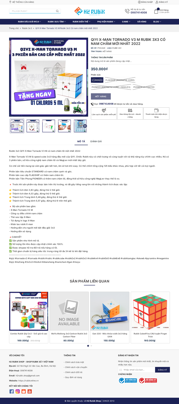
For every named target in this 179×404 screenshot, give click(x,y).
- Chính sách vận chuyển (75, 367)
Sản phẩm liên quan (89, 281)
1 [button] (88, 346)
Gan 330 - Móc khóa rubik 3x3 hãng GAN (109, 335)
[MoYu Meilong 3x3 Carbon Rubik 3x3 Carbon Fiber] (69, 311)
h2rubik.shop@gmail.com (28, 375)
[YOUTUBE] (29, 391)
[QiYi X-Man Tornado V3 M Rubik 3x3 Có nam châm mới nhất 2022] (84, 112)
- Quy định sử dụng (73, 377)
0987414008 (139, 12)
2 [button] (91, 346)
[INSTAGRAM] (17, 391)
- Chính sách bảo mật (74, 362)
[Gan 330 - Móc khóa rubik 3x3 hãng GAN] (109, 311)
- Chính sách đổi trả (73, 372)
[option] (48, 77)
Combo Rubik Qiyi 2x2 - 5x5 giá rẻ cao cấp (28, 335)
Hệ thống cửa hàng (23, 2)
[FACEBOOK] (11, 391)
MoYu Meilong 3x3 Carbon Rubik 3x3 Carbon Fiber (69, 335)
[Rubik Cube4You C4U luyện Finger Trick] (150, 311)
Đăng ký (163, 2)
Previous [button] (12, 125)
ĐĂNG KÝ (162, 370)
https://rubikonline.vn (28, 380)
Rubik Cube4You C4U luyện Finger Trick (150, 335)
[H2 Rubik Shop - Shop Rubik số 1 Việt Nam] (89, 11)
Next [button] (85, 125)
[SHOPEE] (23, 391)
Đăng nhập (147, 2)
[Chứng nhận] (127, 380)
